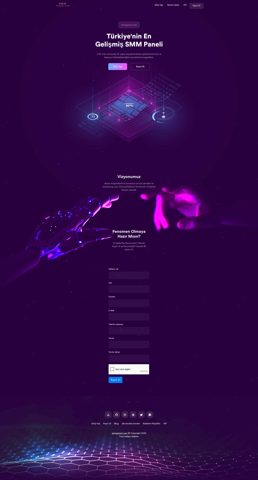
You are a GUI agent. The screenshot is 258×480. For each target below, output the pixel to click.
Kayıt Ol (196, 6)
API (185, 5)
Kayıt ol (115, 380)
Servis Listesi (173, 5)
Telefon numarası (116, 324)
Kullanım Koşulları (151, 424)
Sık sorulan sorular (131, 424)
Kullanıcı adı (113, 269)
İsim (110, 283)
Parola (111, 338)
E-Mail (111, 311)
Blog (116, 424)
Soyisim (112, 297)
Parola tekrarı (114, 352)
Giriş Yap (159, 5)
